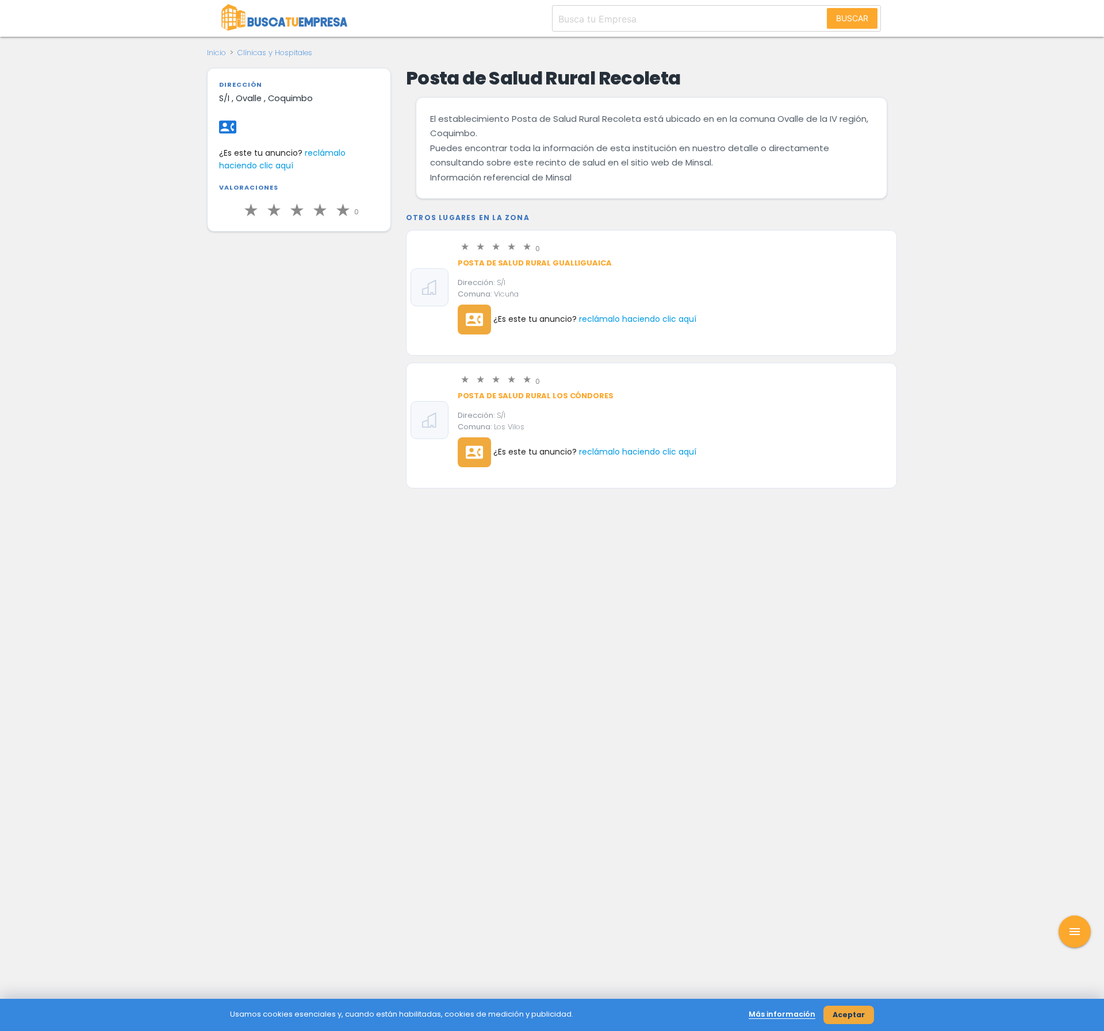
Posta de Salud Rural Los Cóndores (536, 395)
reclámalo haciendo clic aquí (637, 319)
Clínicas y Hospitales (274, 52)
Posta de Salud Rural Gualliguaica (535, 262)
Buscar (852, 18)
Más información (782, 1014)
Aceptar (849, 1015)
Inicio (216, 52)
